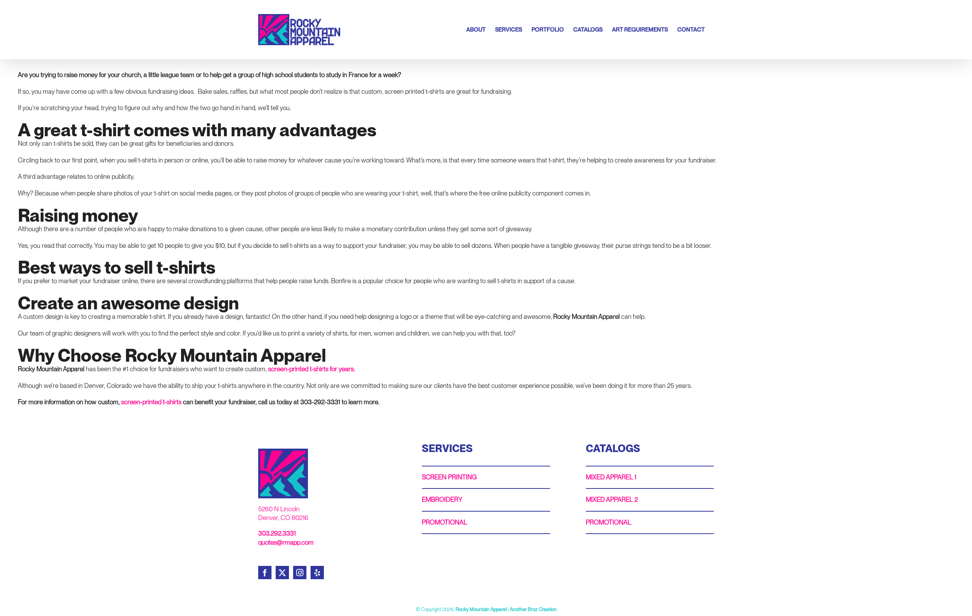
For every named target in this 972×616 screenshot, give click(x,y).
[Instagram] (299, 572)
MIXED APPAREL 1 (611, 477)
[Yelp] (317, 572)
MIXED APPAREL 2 (612, 499)
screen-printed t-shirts (151, 402)
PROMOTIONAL (444, 522)
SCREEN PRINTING (449, 477)
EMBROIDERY (442, 499)
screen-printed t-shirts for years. (311, 369)
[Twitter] (282, 572)
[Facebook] (264, 572)
